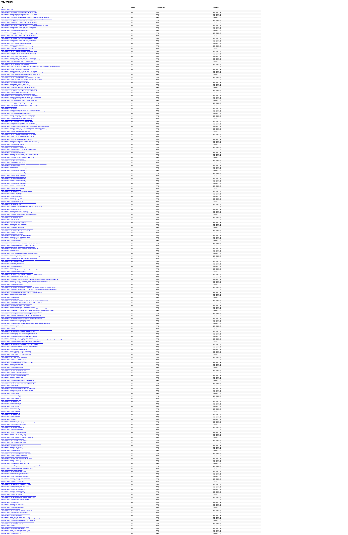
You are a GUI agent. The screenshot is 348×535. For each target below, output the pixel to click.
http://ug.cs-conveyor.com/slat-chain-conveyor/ (11, 460)
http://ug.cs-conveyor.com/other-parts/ (9, 385)
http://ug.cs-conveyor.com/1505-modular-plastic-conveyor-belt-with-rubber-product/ (19, 37)
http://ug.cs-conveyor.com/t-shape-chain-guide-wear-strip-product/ (15, 513)
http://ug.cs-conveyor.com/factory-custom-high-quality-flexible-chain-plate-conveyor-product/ (21, 206)
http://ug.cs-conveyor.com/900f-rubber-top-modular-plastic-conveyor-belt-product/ (19, 141)
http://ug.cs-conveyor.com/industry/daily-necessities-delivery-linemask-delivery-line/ (19, 258)
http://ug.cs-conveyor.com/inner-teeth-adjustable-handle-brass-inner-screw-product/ (19, 346)
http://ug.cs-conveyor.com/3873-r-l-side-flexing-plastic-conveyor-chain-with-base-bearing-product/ (22, 72)
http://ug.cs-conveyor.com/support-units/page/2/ (11, 500)
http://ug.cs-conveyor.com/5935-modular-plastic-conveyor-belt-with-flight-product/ (19, 89)
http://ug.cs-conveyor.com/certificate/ (9, 108)
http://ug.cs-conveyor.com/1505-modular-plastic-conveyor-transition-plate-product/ (19, 38)
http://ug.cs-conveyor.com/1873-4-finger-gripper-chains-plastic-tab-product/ (17, 48)
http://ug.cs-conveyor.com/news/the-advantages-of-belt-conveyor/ (15, 305)
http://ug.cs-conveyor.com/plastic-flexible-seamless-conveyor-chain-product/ (18, 391)
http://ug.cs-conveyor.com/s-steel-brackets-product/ (12, 439)
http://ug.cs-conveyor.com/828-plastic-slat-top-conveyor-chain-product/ (16, 120)
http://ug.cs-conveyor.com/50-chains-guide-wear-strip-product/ (15, 84)
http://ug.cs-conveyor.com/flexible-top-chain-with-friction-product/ (15, 230)
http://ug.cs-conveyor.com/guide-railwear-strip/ (11, 240)
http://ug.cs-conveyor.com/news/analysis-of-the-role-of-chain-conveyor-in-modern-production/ (21, 274)
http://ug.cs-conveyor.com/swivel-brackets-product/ (12, 507)
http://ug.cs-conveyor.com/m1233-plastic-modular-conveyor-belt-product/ (17, 362)
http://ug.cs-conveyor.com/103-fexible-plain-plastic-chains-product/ (15, 15)
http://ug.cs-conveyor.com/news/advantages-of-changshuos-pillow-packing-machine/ (19, 344)
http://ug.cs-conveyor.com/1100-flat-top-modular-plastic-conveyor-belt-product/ (18, 20)
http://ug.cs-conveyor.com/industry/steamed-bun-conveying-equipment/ (16, 264)
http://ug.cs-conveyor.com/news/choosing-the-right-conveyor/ (14, 276)
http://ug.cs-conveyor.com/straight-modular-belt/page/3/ (13, 491)
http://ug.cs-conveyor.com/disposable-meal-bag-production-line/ (15, 531)
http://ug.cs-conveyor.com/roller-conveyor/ (10, 426)
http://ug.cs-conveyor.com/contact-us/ (9, 167)
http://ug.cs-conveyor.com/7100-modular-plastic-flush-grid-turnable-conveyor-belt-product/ (21, 97)
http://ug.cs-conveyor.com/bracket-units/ (10, 150)
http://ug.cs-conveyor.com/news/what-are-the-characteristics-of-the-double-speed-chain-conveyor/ (23, 317)
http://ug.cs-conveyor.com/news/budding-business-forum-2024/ (15, 334)
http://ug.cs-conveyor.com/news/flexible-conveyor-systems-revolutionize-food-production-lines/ (22, 343)
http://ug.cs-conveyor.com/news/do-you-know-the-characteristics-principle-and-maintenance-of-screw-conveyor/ (26, 281)
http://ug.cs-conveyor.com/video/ (8, 525)
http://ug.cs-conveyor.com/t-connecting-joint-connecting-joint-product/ (16, 510)
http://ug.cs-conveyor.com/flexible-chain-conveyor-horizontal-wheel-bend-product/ (19, 214)
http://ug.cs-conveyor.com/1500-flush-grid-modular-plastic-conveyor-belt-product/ (19, 33)
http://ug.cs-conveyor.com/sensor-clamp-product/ (12, 445)
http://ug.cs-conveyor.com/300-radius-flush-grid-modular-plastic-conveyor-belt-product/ (20, 67)
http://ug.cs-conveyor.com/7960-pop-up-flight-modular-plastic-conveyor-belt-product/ (19, 105)
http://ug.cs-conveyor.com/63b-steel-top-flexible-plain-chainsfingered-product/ (18, 94)
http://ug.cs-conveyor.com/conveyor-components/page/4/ (13, 177)
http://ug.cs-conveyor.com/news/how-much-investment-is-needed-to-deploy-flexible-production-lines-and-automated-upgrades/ (29, 289)
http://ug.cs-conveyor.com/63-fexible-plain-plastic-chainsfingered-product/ (17, 92)
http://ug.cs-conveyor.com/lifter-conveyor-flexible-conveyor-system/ (16, 354)
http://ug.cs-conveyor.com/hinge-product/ (10, 250)
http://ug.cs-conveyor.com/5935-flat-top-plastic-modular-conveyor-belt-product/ (18, 87)
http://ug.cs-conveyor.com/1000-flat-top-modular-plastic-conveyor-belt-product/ (18, 10)
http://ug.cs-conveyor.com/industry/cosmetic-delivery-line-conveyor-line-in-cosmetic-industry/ (21, 256)
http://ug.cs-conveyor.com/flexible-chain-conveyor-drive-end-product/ (16, 212)
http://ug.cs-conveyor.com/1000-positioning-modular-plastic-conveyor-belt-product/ (19, 14)
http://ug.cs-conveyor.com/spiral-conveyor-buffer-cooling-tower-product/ (17, 468)
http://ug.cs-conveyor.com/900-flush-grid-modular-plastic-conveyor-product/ (17, 136)
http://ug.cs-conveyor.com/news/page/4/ (10, 299)
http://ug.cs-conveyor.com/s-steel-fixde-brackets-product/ (13, 440)
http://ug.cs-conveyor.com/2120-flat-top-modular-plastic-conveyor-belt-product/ (18, 58)
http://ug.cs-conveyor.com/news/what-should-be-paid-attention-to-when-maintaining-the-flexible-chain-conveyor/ (25, 323)
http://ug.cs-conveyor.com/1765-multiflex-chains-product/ (13, 45)
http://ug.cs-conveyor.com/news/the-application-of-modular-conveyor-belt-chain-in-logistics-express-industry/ (25, 308)
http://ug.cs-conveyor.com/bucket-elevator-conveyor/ (12, 155)
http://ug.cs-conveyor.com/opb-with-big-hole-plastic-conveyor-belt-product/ (17, 383)
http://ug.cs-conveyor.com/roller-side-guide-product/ (12, 427)
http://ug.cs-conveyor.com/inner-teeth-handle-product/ (13, 347)
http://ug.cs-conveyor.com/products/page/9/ (10, 416)
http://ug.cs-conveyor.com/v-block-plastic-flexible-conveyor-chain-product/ (17, 522)
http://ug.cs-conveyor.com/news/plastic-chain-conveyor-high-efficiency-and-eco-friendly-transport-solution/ (24, 300)
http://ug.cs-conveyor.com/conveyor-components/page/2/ (13, 173)
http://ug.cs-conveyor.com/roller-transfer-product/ (12, 429)
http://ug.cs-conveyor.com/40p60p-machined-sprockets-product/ (15, 82)
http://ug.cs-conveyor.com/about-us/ (9, 107)
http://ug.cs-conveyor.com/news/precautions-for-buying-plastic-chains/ (16, 303)
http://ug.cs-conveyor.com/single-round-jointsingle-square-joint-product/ (16, 458)
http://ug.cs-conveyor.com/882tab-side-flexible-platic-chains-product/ (16, 131)
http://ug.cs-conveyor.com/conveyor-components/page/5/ (13, 178)
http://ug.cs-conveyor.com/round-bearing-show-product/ (13, 432)
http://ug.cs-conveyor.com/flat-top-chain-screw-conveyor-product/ (15, 211)
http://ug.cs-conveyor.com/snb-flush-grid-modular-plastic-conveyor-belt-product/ (18, 466)
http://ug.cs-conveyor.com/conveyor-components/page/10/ (14, 168)
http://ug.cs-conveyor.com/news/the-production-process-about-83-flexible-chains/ (19, 313)
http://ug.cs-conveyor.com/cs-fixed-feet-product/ (11, 198)
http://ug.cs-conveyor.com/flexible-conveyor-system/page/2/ (14, 224)
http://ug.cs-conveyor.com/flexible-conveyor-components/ (13, 222)
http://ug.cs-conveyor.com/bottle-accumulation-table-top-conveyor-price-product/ (19, 149)
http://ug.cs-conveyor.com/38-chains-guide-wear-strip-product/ (15, 69)
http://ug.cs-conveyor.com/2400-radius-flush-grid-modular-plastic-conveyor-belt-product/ (20, 59)
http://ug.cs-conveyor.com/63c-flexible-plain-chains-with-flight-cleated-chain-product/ (19, 95)
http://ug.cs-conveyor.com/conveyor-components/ (12, 186)
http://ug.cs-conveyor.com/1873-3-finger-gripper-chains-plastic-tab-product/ (17, 46)
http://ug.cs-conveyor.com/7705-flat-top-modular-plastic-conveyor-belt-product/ (18, 103)
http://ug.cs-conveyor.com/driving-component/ (11, 204)
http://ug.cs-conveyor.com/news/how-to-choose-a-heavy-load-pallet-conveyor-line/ (19, 336)
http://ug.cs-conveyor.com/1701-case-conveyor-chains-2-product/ (15, 41)
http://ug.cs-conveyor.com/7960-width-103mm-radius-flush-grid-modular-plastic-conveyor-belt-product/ (23, 111)
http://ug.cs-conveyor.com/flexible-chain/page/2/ (11, 217)
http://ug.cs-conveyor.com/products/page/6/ (10, 411)
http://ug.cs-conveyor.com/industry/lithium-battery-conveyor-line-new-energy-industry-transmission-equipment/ (25, 260)
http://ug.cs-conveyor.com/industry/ (9, 268)
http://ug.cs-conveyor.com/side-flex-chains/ (10, 450)
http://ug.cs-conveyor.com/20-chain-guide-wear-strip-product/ (14, 56)
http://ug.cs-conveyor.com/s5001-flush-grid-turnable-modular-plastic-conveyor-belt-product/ (21, 443)
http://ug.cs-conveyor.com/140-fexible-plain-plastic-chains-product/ (15, 30)
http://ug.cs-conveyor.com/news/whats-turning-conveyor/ (13, 325)
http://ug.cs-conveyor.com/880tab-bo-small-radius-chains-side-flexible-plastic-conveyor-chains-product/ (24, 129)
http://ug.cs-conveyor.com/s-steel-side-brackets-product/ (13, 442)
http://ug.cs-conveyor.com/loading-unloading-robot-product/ (14, 357)
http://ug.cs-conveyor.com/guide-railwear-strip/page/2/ (13, 238)
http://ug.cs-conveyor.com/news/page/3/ (10, 297)
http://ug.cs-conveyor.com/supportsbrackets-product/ (13, 504)
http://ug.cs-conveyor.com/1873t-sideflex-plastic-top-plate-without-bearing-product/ (19, 51)
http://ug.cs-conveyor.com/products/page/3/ (10, 406)
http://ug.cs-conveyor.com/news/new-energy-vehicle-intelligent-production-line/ (18, 338)
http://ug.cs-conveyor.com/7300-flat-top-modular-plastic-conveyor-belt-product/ (18, 98)
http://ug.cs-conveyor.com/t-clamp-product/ (10, 509)
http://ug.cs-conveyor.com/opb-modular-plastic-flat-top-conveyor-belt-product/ (18, 380)
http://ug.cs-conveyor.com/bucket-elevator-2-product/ (13, 152)
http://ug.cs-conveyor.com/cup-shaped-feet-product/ (12, 199)
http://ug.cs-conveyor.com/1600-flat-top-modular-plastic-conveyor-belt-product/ (18, 40)
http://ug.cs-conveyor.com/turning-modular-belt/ (11, 515)
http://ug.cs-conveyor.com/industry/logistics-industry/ (12, 261)
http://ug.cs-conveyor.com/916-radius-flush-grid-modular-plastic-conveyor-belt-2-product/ (20, 142)
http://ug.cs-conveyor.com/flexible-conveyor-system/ (12, 225)
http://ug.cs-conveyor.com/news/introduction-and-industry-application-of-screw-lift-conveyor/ (21, 292)
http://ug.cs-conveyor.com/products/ (9, 417)
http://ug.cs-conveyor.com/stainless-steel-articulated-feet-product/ (15, 483)
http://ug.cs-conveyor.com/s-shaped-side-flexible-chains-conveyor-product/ (17, 437)
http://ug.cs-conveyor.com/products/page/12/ (11, 398)
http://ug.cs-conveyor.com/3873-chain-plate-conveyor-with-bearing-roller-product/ (19, 71)
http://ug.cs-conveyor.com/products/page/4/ (10, 408)
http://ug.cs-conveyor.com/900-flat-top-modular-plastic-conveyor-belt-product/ (18, 133)
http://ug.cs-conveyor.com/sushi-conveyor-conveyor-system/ (14, 505)
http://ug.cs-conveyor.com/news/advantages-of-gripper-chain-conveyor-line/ (18, 331)
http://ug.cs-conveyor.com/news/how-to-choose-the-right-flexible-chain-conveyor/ (19, 290)
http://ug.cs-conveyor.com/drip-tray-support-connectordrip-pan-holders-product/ (18, 203)
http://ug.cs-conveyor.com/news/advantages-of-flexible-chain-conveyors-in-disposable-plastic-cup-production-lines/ (26, 330)
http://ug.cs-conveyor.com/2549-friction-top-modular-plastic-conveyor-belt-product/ (19, 63)
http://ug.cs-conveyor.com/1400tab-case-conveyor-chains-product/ (16, 32)
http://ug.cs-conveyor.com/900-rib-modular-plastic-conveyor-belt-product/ (17, 139)
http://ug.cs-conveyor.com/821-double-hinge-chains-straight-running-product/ (18, 115)
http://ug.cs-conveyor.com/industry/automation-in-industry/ (14, 255)
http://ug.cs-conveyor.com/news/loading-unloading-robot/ (13, 294)
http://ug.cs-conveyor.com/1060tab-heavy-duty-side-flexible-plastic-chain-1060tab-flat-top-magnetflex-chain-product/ (26, 19)
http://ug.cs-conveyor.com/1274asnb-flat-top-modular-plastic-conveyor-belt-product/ (19, 28)
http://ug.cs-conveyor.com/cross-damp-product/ (11, 196)
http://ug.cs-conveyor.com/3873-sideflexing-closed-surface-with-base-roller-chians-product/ (21, 74)
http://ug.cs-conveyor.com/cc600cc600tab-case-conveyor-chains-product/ (17, 157)
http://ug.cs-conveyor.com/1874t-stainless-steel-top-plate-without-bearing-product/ (19, 54)
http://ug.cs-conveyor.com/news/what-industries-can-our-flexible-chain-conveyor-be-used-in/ (21, 318)
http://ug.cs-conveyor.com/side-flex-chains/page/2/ (12, 448)
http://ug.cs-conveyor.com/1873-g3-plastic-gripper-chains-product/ (15, 50)
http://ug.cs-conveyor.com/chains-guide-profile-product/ (13, 162)
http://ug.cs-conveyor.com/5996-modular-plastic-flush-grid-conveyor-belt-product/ (19, 90)
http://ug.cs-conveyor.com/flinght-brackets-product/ (12, 232)
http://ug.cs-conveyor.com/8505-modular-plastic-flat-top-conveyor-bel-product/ (18, 123)
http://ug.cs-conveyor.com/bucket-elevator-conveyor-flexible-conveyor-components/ (19, 154)
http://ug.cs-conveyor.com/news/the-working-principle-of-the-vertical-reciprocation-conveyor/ (21, 315)
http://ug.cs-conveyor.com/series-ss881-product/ (12, 447)
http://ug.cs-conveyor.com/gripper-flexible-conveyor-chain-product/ (15, 237)
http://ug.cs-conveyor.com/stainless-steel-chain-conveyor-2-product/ (16, 484)
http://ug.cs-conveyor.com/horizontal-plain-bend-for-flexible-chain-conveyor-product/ (19, 253)
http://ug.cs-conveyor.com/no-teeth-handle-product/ (12, 378)
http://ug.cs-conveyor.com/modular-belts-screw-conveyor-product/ (15, 369)
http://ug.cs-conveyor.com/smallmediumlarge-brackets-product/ (15, 463)
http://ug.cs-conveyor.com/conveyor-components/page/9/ (13, 185)
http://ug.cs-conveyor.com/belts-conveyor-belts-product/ (13, 147)
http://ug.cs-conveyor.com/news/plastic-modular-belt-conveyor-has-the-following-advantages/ (21, 302)
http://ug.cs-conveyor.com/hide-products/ (10, 242)
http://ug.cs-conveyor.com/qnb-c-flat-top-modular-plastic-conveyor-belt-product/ (18, 422)
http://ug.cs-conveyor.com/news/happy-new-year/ (12, 284)
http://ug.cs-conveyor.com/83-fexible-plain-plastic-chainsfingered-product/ (17, 121)
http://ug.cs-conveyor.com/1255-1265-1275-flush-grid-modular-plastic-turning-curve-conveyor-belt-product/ (24, 25)
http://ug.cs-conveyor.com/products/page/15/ (11, 403)
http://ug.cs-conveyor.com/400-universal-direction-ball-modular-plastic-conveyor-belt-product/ (21, 79)
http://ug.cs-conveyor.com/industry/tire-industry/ (11, 266)
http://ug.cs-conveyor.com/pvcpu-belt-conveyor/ (11, 421)
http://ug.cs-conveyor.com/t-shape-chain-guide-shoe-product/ (14, 512)
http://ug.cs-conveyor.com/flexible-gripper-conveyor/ (12, 227)
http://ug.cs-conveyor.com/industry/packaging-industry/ (13, 263)
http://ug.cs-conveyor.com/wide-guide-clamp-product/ (12, 528)
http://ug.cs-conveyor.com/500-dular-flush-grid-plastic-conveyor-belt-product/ (18, 85)
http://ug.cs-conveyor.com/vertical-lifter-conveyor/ (12, 523)
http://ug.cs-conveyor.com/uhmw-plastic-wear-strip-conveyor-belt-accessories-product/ (20, 518)
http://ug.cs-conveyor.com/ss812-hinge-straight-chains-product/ (15, 476)
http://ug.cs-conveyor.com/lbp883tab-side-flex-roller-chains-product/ (16, 352)
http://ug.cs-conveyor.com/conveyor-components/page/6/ (13, 180)
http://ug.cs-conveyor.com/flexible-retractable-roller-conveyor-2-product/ (17, 229)
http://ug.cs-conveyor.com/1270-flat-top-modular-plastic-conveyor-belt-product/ (18, 27)
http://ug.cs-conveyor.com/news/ (8, 328)
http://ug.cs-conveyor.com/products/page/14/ (11, 401)
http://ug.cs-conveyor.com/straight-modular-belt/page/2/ (13, 489)
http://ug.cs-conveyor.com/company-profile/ (10, 165)
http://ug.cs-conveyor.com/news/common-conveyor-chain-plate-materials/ (17, 277)
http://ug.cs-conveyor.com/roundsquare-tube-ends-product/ (14, 435)
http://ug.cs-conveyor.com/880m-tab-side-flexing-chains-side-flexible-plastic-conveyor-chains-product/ (23, 128)
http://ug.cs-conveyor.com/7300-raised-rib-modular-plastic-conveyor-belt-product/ (19, 100)
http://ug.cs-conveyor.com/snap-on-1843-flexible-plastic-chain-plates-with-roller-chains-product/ (22, 465)
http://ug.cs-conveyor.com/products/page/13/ (11, 400)
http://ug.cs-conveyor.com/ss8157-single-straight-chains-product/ (15, 478)
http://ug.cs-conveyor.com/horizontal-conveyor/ (11, 251)
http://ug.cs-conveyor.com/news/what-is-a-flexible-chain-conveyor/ (15, 320)
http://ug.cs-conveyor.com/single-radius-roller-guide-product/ (14, 456)
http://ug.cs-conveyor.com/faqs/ (8, 207)
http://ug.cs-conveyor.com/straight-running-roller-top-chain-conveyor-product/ (18, 497)
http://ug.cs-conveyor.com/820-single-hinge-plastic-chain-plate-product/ (16, 113)
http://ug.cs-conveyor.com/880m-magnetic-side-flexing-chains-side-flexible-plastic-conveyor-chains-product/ (25, 126)
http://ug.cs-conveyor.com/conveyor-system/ (11, 190)
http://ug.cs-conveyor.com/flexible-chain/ (10, 219)
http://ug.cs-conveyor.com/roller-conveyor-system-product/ (14, 424)
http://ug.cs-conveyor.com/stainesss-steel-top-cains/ (12, 481)
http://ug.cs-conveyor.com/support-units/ (10, 502)
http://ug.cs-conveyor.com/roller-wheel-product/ (11, 430)
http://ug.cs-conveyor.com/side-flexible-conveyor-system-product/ (15, 452)
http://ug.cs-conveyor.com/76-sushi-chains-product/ (12, 102)
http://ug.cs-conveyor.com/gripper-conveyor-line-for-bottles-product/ (16, 235)
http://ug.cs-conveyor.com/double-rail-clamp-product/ (12, 201)
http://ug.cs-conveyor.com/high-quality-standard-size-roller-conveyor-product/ (18, 245)
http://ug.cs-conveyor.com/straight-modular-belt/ (11, 494)
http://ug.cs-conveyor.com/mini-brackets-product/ (12, 364)
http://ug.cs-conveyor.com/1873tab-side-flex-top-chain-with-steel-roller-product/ (18, 53)
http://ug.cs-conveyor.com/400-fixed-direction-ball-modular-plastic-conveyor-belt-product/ (20, 77)
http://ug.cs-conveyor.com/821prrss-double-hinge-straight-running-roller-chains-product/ (20, 116)
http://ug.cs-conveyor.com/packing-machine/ (11, 533)
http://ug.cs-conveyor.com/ (7, 9)
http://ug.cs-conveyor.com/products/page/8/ (10, 414)
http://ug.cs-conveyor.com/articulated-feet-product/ (12, 146)
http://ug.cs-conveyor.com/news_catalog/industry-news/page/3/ (15, 373)
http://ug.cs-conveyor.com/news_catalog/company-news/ (13, 370)
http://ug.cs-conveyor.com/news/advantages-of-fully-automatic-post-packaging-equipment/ (21, 341)
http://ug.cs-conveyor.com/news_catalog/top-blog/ (12, 377)
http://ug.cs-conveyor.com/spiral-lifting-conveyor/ (11, 470)
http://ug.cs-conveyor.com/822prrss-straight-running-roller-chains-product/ (17, 118)
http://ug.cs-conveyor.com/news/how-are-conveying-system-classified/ (16, 286)
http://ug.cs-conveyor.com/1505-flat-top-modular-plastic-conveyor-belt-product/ (18, 35)
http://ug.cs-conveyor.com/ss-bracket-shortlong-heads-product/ (15, 473)
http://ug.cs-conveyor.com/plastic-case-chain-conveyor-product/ (15, 387)
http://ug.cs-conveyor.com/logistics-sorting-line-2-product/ (13, 359)
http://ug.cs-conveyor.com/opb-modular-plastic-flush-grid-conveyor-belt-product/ (18, 382)
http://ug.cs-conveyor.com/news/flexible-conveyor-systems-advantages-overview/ (19, 333)
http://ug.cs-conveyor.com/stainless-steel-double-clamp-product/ (15, 486)
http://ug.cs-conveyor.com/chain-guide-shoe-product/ (12, 159)
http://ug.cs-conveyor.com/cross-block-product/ (11, 193)
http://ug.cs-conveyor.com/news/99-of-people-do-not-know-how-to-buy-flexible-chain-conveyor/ (22, 269)
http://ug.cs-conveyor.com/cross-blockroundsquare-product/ (14, 194)
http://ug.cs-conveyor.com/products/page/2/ (10, 404)
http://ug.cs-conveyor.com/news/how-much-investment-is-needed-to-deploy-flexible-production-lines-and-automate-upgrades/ (28, 287)
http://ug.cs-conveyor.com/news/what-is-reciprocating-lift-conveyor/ (16, 321)
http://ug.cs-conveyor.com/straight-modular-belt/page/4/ (13, 492)
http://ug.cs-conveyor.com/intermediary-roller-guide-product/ (14, 349)
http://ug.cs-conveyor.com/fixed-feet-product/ (11, 209)
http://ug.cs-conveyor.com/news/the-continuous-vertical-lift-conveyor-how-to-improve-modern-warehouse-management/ (27, 310)
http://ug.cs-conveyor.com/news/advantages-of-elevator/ (13, 271)
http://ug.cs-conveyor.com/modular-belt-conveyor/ (12, 367)
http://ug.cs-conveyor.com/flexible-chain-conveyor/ (12, 216)
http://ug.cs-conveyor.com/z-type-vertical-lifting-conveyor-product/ (15, 530)
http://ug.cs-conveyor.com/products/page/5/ (10, 409)
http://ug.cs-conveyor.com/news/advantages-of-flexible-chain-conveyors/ (17, 273)
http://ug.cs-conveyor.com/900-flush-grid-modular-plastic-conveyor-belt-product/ (18, 134)
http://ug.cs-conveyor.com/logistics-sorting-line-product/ (13, 360)
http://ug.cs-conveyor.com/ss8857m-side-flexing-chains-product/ (15, 479)
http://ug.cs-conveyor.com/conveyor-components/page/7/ (13, 181)
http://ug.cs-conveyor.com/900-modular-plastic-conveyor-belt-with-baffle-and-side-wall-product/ (22, 137)
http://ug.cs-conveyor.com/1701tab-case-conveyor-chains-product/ (16, 43)
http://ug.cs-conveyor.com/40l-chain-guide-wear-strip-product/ (14, 80)
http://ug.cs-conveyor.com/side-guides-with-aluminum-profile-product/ (16, 453)
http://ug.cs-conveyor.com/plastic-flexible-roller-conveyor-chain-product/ (17, 390)
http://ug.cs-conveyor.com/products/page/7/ (10, 413)
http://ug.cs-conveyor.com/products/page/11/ (11, 396)
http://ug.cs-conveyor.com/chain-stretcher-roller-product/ (13, 160)
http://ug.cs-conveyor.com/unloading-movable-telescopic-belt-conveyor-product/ (18, 520)
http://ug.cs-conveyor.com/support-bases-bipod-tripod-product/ (15, 499)
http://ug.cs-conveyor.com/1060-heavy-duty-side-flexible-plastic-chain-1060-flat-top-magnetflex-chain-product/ (25, 17)
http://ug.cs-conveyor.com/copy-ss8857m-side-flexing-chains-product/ (16, 191)
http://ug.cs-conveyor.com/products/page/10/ (11, 395)
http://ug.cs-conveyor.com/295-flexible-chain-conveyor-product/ (15, 64)
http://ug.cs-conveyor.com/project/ (8, 419)
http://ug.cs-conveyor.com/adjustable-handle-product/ (12, 144)
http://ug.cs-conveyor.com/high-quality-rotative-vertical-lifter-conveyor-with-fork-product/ (20, 243)
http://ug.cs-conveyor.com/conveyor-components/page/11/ (14, 170)
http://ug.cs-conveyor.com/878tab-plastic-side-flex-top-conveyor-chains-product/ (19, 124)
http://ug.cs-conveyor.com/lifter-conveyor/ (10, 356)
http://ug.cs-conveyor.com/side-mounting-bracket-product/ (14, 455)
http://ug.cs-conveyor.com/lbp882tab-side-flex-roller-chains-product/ (16, 351)
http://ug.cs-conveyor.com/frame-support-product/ (12, 233)
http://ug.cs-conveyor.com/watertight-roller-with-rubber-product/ (15, 526)
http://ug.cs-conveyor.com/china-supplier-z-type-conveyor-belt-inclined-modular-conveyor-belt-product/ (23, 163)
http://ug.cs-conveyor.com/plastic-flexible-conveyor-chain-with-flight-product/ (18, 388)
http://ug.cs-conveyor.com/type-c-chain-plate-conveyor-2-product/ (15, 517)
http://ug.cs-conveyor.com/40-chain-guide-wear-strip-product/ (14, 76)
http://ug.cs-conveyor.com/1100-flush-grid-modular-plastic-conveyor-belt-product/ (19, 22)
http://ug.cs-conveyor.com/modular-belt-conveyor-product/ (14, 365)
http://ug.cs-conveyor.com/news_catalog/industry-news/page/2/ (15, 372)
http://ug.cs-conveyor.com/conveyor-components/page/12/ (14, 172)
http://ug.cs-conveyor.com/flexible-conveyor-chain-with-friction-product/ (16, 220)
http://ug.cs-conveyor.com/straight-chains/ (10, 487)
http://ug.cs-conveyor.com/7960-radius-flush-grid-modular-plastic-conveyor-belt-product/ (20, 110)
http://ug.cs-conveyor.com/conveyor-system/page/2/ (12, 188)
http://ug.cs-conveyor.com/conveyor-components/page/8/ (13, 183)
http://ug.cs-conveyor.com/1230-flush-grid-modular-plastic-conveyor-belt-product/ (19, 24)
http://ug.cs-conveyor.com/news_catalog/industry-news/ (13, 375)
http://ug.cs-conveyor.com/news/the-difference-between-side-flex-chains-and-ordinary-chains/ (21, 312)
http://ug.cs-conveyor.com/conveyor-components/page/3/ (13, 175)
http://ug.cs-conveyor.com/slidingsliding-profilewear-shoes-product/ (15, 461)
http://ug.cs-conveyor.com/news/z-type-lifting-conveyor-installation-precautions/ (18, 326)
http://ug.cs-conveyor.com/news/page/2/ (10, 295)
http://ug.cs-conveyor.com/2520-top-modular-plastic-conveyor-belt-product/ (17, 61)
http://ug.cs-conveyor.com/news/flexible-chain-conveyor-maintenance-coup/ (17, 282)
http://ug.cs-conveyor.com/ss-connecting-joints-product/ (13, 474)
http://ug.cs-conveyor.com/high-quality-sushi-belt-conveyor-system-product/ (18, 247)
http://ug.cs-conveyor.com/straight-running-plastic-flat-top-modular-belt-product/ (18, 496)
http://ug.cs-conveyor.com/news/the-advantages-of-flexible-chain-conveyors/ (18, 307)
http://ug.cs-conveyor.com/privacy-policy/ (10, 393)
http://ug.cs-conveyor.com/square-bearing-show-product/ (13, 471)
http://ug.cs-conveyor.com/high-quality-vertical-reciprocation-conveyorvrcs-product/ (19, 248)
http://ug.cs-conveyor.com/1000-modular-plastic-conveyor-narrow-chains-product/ (19, 12)
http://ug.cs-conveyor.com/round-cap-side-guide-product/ (13, 434)
